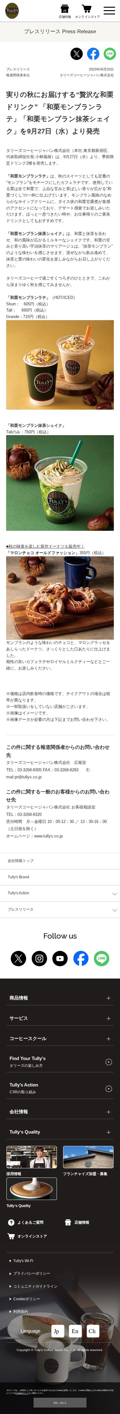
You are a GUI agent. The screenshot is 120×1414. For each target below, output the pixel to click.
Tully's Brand (18, 877)
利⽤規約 (20, 1311)
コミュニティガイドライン (35, 1286)
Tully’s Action (24, 1088)
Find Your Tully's (28, 1062)
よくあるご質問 (30, 1222)
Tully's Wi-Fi (23, 1261)
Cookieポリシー (26, 1299)
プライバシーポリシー (31, 1273)
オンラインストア (32, 1236)
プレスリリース (21, 909)
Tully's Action (18, 893)
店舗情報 (81, 1222)
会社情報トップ (21, 861)
